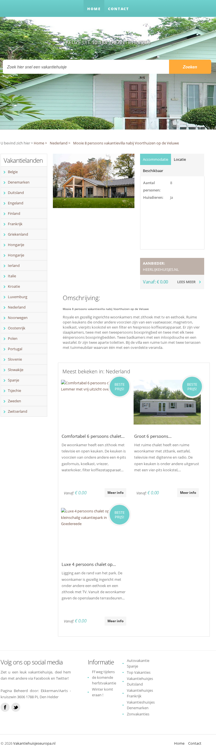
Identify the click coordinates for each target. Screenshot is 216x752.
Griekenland (18, 234)
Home (94, 8)
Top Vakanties (138, 672)
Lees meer (186, 281)
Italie (12, 275)
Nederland (17, 307)
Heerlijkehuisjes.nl (161, 269)
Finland (14, 213)
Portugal (15, 348)
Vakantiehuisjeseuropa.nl (34, 743)
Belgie (13, 171)
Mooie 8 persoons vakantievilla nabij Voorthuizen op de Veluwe (126, 143)
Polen (12, 338)
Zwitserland (17, 411)
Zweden (14, 400)
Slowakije (15, 369)
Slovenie (15, 359)
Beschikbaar (153, 170)
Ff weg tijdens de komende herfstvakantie (104, 677)
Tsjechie (14, 390)
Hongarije (16, 244)
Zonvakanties (138, 714)
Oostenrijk (16, 328)
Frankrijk (15, 223)
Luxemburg (17, 296)
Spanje (13, 380)
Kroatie (14, 286)
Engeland (15, 203)
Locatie (180, 159)
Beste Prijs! (119, 386)
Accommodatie (155, 159)
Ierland (14, 265)
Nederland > (60, 143)
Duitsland (16, 192)
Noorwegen (18, 317)
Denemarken (19, 182)
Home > (40, 143)
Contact (118, 8)
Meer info (115, 492)
